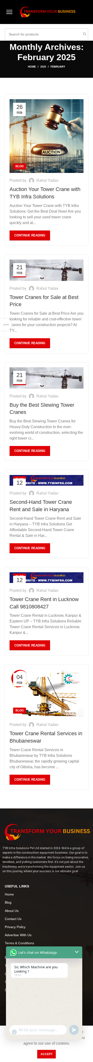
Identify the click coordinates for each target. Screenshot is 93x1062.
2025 (43, 66)
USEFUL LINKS (17, 886)
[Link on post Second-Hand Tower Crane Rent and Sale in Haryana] (46, 480)
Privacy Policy (15, 927)
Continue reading (29, 235)
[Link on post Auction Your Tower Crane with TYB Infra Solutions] (46, 136)
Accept (46, 1054)
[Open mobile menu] (9, 12)
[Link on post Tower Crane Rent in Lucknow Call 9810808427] (46, 577)
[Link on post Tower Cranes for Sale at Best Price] (46, 270)
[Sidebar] (6, 325)
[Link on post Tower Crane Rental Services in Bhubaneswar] (46, 693)
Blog (20, 166)
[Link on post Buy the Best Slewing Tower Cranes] (46, 378)
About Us (12, 911)
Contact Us (13, 919)
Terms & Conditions (19, 943)
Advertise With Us (18, 935)
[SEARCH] (84, 34)
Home (32, 66)
